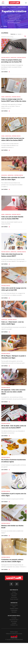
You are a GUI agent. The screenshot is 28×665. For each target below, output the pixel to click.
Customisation (14, 610)
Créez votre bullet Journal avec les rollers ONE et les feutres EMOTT (12, 139)
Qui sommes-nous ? (14, 619)
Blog (8, 7)
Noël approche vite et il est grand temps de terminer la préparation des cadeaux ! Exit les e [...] (13, 565)
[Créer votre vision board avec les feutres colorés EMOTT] (14, 241)
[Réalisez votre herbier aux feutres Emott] (14, 512)
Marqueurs (14, 595)
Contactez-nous (14, 625)
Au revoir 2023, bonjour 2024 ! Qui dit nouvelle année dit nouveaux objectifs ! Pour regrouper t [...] (13, 260)
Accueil (4, 7)
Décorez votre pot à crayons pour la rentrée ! (12, 499)
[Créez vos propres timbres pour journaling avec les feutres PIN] (14, 47)
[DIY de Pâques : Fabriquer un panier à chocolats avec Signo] (14, 343)
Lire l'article (4, 71)
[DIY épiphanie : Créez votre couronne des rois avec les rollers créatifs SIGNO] (14, 377)
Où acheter (14, 617)
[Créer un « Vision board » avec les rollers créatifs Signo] (14, 309)
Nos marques (14, 621)
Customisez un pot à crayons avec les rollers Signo (13, 494)
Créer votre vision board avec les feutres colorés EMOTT (12, 255)
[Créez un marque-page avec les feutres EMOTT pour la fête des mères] (14, 86)
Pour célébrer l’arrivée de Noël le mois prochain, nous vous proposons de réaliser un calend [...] (11, 184)
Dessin (14, 606)
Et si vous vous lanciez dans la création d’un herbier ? (12, 531)
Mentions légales (14, 631)
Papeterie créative (22, 7)
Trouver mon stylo (14, 599)
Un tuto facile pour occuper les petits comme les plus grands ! (13, 466)
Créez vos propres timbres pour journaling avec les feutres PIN (11, 61)
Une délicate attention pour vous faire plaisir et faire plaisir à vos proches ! (13, 432)
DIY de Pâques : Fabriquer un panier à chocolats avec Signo (13, 357)
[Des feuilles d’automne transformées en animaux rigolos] (14, 446)
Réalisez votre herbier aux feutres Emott (12, 526)
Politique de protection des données (14, 633)
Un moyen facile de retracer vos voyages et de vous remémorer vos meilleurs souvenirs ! (13, 294)
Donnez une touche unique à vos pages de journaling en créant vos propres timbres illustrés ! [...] (12, 67)
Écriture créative (14, 605)
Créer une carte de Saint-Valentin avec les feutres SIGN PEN (12, 218)
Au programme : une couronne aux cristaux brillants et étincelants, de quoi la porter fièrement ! (14, 398)
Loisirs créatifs (14, 593)
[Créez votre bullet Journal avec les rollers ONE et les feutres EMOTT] (14, 125)
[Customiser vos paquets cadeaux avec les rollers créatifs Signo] (14, 546)
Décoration (14, 612)
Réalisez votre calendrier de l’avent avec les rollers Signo (13, 178)
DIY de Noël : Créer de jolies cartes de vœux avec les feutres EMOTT (13, 427)
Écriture (14, 592)
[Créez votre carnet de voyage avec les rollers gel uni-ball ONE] (14, 275)
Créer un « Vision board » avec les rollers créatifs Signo (12, 323)
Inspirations (13, 7)
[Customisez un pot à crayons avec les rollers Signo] (14, 480)
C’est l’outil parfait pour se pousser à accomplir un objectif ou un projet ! (13, 328)
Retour (5, 26)
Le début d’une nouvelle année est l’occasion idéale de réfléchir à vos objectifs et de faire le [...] (9, 145)
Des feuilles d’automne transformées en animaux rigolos (13, 461)
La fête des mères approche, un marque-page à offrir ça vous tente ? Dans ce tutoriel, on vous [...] (11, 106)
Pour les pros (14, 597)
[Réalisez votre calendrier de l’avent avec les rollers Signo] (14, 164)
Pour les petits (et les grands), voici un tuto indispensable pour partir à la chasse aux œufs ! (13, 362)
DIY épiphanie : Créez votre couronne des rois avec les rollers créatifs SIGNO (13, 392)
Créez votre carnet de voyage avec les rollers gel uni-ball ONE (13, 289)
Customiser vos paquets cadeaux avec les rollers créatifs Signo (12, 560)
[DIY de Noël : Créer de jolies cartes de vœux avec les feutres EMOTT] (14, 413)
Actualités (14, 623)
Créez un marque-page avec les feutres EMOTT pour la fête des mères (13, 100)
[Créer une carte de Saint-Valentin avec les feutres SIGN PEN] (14, 204)
